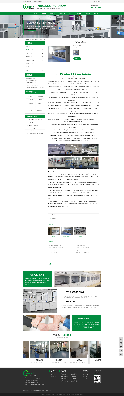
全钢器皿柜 (39, 107)
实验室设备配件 (30, 70)
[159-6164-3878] (121, 343)
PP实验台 (30, 107)
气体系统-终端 (30, 103)
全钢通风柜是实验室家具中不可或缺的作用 (35, 87)
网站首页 (28, 13)
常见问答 (85, 378)
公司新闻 (85, 374)
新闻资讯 (88, 13)
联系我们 (99, 1)
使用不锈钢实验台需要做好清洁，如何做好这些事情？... (60, 247)
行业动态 (85, 376)
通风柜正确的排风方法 (31, 82)
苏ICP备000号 (72, 394)
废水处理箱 (39, 99)
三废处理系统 (29, 63)
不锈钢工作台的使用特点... (54, 250)
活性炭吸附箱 (39, 110)
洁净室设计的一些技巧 (31, 78)
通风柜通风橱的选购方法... (80, 245)
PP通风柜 (54, 218)
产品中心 (95, 1)
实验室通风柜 (53, 13)
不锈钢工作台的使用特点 (32, 80)
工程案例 (79, 13)
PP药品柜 (30, 96)
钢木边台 (30, 110)
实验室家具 (44, 13)
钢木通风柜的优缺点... (53, 252)
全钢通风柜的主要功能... (80, 250)
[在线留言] (121, 350)
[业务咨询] (121, 339)
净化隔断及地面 (40, 96)
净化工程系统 (29, 66)
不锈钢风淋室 (30, 99)
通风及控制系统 (30, 60)
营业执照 (53, 376)
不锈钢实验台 (39, 103)
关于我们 (36, 13)
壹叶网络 (81, 394)
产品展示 (70, 13)
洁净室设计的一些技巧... (54, 249)
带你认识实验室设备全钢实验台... (55, 245)
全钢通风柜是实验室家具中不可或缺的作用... (84, 249)
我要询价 (77, 58)
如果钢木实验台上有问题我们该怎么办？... (83, 247)
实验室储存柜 (62, 13)
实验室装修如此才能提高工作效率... (82, 252)
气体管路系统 (29, 56)
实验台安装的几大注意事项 (32, 85)
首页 (33, 39)
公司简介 (53, 374)
